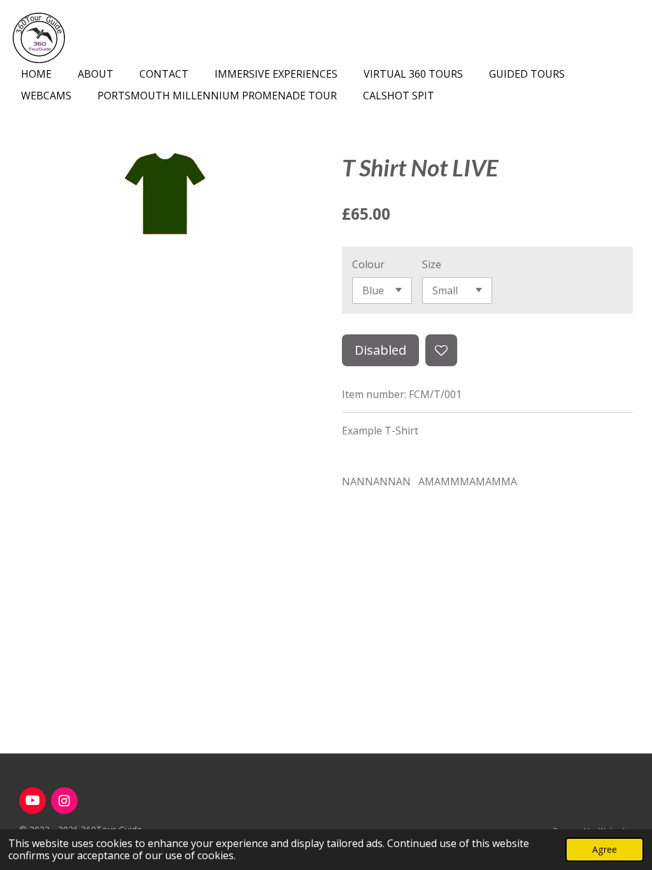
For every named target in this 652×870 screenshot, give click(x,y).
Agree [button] (604, 849)
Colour (368, 264)
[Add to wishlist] (441, 350)
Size (431, 264)
